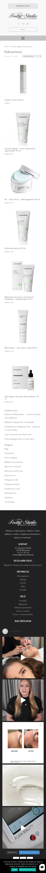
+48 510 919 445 (23, 552)
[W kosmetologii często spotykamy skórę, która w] (23, 785)
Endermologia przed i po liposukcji (19, 439)
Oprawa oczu (10, 475)
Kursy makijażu (11, 458)
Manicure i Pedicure (13, 467)
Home (7, 47)
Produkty (23, 601)
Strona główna (23, 576)
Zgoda (14, 870)
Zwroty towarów (23, 611)
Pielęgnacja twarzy (12, 484)
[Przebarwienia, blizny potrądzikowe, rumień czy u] (23, 700)
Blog (6, 449)
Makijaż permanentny (14, 462)
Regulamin (23, 604)
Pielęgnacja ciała (11, 480)
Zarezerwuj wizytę (23, 6)
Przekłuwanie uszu (12, 489)
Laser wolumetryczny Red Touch (18, 434)
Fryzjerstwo (9, 453)
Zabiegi (23, 579)
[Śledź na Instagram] (23, 24)
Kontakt (23, 590)
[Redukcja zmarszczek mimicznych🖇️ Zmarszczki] (23, 743)
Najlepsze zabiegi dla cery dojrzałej (19, 422)
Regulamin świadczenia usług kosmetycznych (23, 565)
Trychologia (9, 502)
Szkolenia (9, 497)
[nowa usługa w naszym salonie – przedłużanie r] (23, 657)
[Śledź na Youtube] (27, 24)
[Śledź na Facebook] (18, 24)
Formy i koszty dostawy (23, 614)
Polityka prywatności (23, 608)
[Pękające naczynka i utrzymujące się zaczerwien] (23, 828)
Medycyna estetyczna (14, 471)
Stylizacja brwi (10, 493)
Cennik (23, 583)
